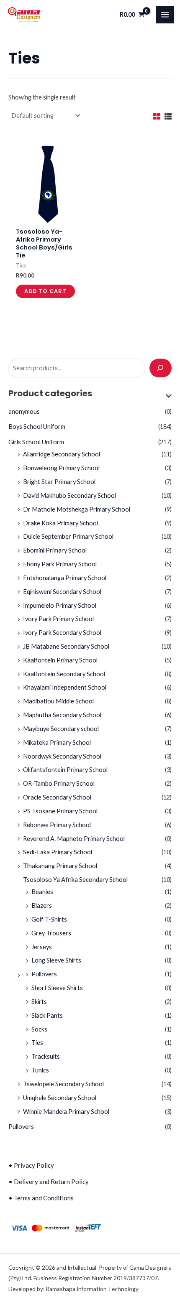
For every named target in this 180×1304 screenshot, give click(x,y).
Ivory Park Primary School (58, 618)
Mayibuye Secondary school (61, 728)
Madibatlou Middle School (58, 701)
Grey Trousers (51, 933)
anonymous (24, 411)
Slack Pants (47, 1015)
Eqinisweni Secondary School (62, 591)
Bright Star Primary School (59, 481)
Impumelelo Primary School (59, 605)
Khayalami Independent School (64, 687)
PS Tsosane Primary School (60, 811)
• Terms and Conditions (41, 1198)
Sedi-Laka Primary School (57, 852)
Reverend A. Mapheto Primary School (74, 838)
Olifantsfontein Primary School (65, 769)
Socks (39, 1029)
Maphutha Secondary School (62, 714)
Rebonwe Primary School (57, 824)
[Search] (160, 368)
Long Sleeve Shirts (56, 960)
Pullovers (44, 974)
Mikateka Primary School (57, 742)
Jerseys (41, 946)
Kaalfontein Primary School (60, 660)
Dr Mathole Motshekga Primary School (76, 509)
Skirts (39, 1001)
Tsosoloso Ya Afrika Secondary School (75, 879)
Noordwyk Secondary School (62, 756)
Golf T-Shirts (49, 919)
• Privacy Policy (31, 1165)
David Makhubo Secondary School (69, 495)
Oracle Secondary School (57, 797)
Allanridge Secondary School (61, 454)
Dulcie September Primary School (68, 536)
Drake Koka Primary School (60, 523)
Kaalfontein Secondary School (64, 673)
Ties (37, 1042)
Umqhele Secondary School (59, 1097)
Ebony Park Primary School (60, 564)
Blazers (41, 905)
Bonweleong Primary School (61, 467)
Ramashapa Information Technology (92, 1288)
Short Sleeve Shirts (57, 987)
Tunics (40, 1070)
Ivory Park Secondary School (62, 632)
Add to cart (45, 291)
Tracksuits (45, 1056)
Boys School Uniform (36, 426)
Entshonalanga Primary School (64, 577)
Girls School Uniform (36, 442)
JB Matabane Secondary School (66, 646)
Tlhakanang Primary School (60, 865)
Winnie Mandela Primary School (66, 1111)
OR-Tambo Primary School (59, 783)
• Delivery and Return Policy (48, 1181)
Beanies (42, 891)
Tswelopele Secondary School (63, 1084)
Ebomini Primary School (55, 550)
